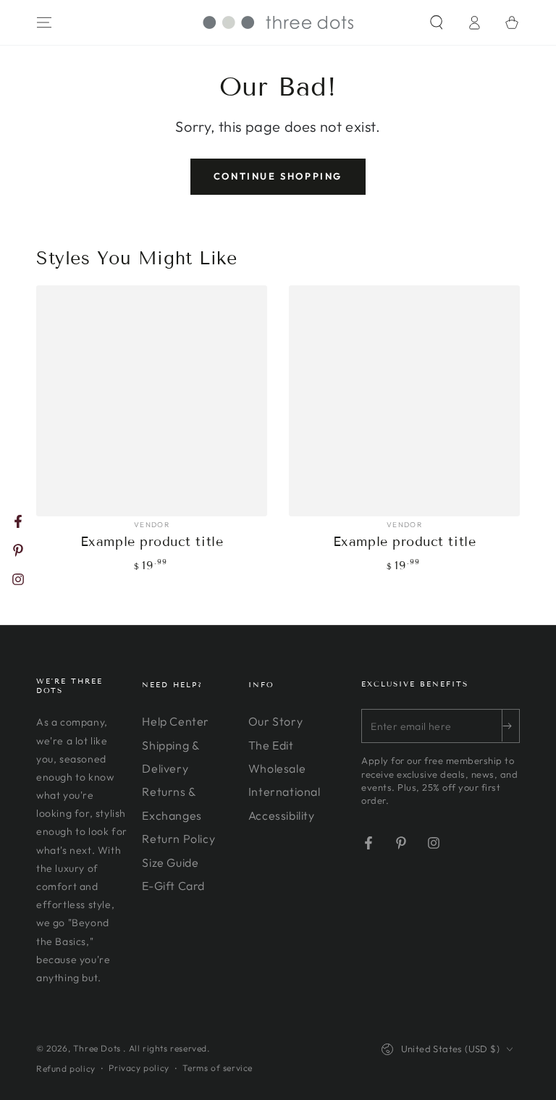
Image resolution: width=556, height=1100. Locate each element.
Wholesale (277, 768)
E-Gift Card (173, 885)
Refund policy (66, 1068)
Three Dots (98, 1048)
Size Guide (170, 862)
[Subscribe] (510, 726)
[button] (436, 22)
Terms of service (217, 1067)
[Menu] (44, 22)
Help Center (175, 721)
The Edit (271, 745)
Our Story (275, 721)
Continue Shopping (278, 176)
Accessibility (281, 815)
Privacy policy (139, 1067)
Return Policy (178, 838)
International (284, 791)
